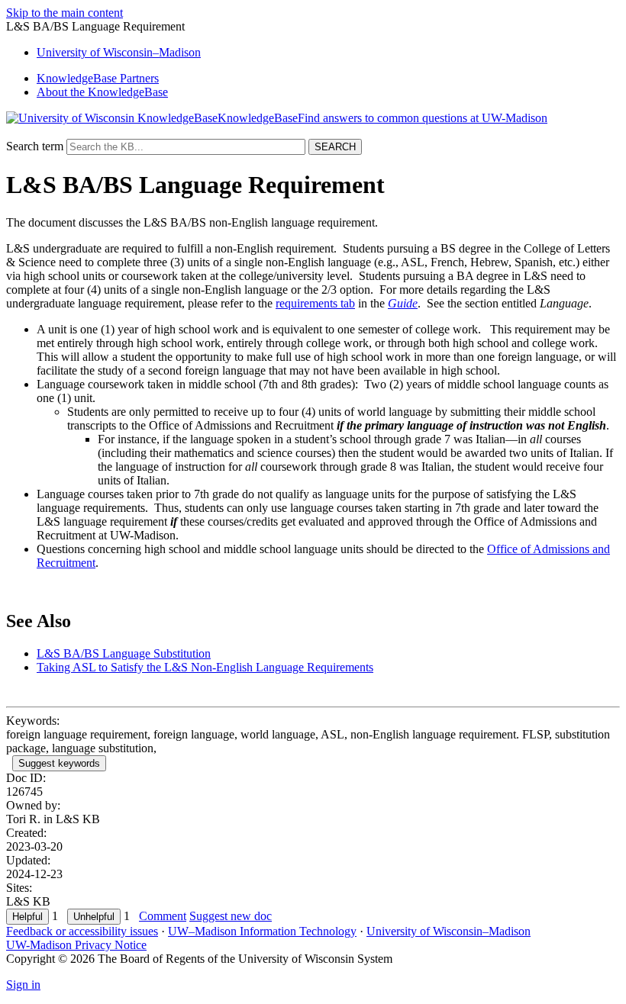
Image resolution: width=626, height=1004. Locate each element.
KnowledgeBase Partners (98, 78)
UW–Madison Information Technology (262, 931)
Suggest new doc (230, 915)
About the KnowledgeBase (102, 91)
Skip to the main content (64, 12)
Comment (162, 915)
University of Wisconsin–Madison (448, 931)
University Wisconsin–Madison (119, 52)
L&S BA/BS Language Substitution (124, 653)
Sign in (23, 984)
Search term (34, 146)
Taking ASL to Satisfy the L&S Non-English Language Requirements (205, 667)
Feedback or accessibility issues (82, 931)
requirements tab (315, 303)
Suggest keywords (59, 763)
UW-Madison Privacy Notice (76, 944)
